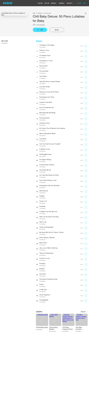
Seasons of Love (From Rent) (49, 92)
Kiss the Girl (43, 66)
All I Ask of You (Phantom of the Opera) (52, 128)
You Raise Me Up (45, 170)
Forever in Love (44, 258)
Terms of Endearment (46, 253)
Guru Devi (42, 274)
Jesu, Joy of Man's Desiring (48, 248)
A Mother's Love (44, 149)
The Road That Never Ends (48, 279)
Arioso (41, 284)
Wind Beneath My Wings (47, 113)
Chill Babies (41, 25)
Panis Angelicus (44, 295)
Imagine (42, 196)
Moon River (43, 243)
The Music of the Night (46, 45)
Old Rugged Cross (45, 154)
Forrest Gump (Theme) (46, 165)
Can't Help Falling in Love (47, 180)
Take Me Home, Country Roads (49, 81)
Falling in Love (44, 50)
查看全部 (83, 312)
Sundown (42, 206)
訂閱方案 (46, 3)
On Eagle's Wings (45, 159)
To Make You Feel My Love (48, 211)
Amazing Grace (44, 118)
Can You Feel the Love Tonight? (50, 144)
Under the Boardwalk (46, 227)
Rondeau (42, 263)
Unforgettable (43, 300)
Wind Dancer (43, 191)
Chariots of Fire (44, 123)
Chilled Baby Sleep (42, 327)
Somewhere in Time (46, 61)
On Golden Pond (44, 55)
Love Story (42, 139)
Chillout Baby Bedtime (53, 328)
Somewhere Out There (46, 97)
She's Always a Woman (47, 237)
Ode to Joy (42, 222)
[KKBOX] (7, 3)
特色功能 (40, 3)
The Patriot (43, 76)
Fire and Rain (43, 71)
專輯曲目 (39, 41)
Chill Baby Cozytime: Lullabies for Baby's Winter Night (82, 330)
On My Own (43, 290)
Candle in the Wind (45, 102)
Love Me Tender (44, 87)
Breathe (42, 269)
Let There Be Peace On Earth (49, 175)
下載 (84, 3)
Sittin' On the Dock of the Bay (49, 217)
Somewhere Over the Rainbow (49, 185)
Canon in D (43, 201)
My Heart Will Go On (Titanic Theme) (51, 232)
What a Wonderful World (47, 133)
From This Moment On (46, 107)
